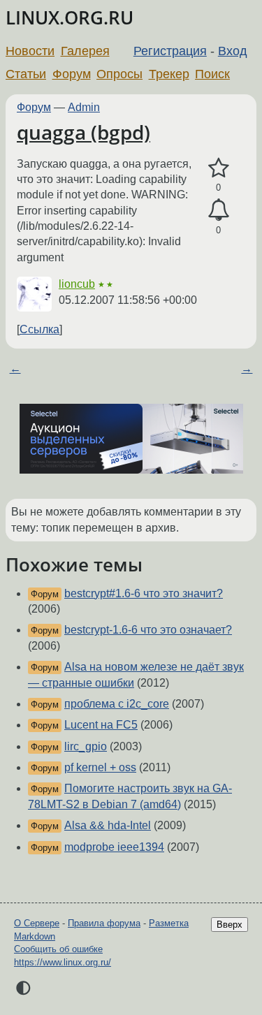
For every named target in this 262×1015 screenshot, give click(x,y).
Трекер (169, 74)
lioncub (77, 284)
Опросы (119, 74)
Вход (232, 51)
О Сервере (36, 923)
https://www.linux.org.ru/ (62, 962)
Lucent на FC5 (101, 725)
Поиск (212, 74)
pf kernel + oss (100, 767)
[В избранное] (218, 168)
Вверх (229, 924)
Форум (71, 74)
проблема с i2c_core (116, 704)
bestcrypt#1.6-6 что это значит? (143, 593)
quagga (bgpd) (83, 132)
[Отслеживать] (218, 210)
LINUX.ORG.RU (69, 18)
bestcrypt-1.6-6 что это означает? (148, 630)
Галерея (85, 51)
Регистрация (170, 51)
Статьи (26, 74)
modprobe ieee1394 (114, 847)
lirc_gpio (85, 746)
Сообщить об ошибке (58, 949)
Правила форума (104, 923)
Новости (30, 51)
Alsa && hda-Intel (107, 825)
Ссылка (39, 329)
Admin (84, 107)
